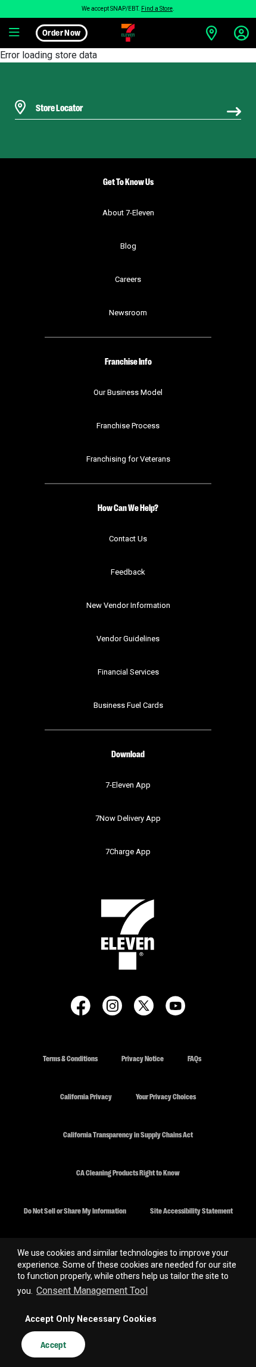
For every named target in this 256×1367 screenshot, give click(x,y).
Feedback (128, 572)
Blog (128, 246)
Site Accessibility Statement (191, 1210)
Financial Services (128, 671)
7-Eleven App (128, 784)
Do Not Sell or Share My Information (75, 1210)
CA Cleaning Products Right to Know (128, 1172)
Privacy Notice (142, 1058)
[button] (15, 33)
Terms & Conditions (70, 1058)
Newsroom (128, 312)
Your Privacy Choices (166, 1096)
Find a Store (157, 8)
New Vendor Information (128, 605)
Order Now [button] (61, 32)
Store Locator (56, 92)
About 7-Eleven (128, 212)
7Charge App (128, 851)
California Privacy (86, 1096)
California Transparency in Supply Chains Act (128, 1134)
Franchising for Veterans (128, 458)
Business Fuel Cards (128, 705)
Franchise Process (128, 425)
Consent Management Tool (92, 1290)
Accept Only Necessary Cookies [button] (91, 1319)
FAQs (194, 1058)
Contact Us (128, 538)
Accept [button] (53, 1344)
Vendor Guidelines (128, 638)
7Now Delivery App (128, 818)
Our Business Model (128, 392)
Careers (128, 279)
